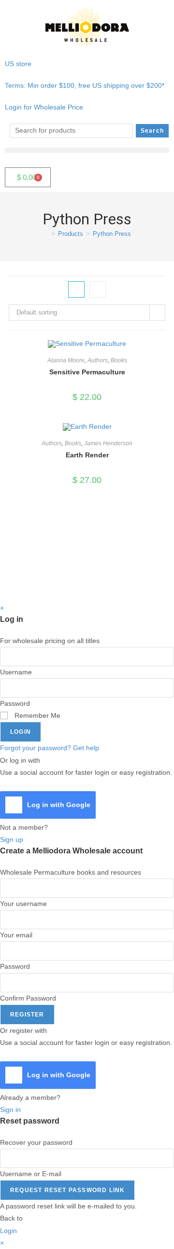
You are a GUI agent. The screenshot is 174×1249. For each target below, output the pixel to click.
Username (16, 672)
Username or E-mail (30, 1174)
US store (19, 64)
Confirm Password (28, 998)
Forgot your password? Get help (49, 748)
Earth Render (87, 455)
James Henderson (108, 443)
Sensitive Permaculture (87, 372)
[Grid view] (76, 289)
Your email (16, 935)
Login (20, 731)
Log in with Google (58, 805)
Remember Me (36, 715)
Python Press (112, 233)
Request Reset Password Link (67, 1190)
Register (27, 1014)
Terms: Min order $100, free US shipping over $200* (84, 85)
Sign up (11, 839)
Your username (23, 903)
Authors (97, 360)
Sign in (10, 1109)
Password (15, 703)
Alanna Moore (66, 360)
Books (119, 360)
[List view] (97, 289)
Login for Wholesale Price (44, 107)
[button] (87, 150)
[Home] (46, 233)
